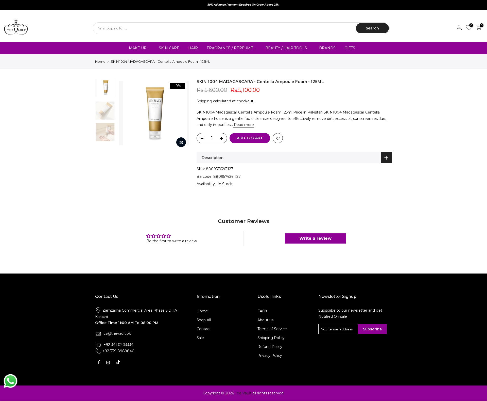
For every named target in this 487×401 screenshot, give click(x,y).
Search (372, 28)
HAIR (193, 48)
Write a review (315, 238)
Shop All (204, 320)
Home (100, 61)
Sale (200, 337)
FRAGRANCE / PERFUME (230, 48)
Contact (204, 329)
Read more (243, 124)
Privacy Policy (269, 355)
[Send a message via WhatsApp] (11, 381)
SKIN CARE (169, 48)
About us (265, 320)
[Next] (180, 114)
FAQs (262, 311)
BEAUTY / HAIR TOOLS (286, 48)
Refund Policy (269, 346)
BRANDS (327, 48)
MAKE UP (138, 48)
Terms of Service (272, 329)
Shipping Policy (271, 337)
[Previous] (126, 114)
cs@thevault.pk (117, 333)
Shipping (204, 101)
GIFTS (349, 48)
